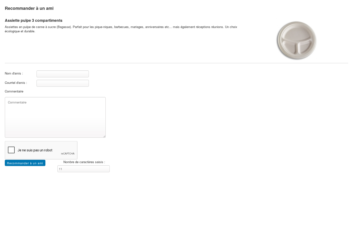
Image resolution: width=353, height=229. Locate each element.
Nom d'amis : (14, 73)
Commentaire (14, 91)
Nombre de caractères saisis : (84, 162)
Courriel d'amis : (16, 82)
